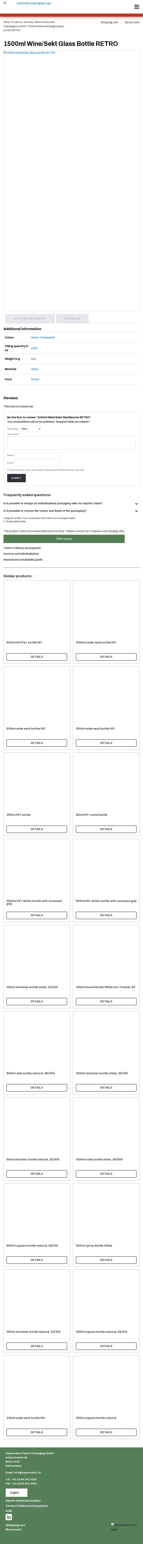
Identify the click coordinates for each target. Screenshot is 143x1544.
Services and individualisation (21, 553)
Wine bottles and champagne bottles (58, 518)
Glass (34, 369)
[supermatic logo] (32, 7)
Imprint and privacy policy (23, 1500)
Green (35, 337)
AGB (9, 1510)
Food (25, 518)
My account (132, 22)
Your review (13, 434)
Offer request (64, 538)
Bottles (28, 22)
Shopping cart (109, 22)
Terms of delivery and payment (22, 548)
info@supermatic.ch (27, 1472)
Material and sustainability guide (22, 559)
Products (16, 22)
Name (10, 455)
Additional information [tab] (30, 318)
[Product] (37, 621)
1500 (34, 348)
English (14, 1492)
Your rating (13, 429)
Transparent (47, 337)
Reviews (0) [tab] (72, 318)
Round (35, 379)
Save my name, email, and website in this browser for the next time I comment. (47, 470)
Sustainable (34, 518)
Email (10, 463)
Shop (6, 22)
